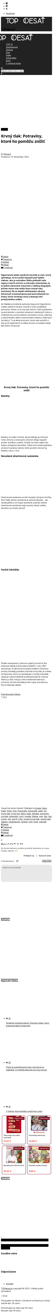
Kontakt (9, 1283)
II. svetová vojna (13, 63)
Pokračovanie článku (10, 694)
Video (8, 55)
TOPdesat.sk (7, 1288)
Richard (7, 154)
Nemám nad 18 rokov (11, 1310)
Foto (8, 52)
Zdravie (9, 49)
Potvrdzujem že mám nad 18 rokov (17, 1308)
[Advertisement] (26, 101)
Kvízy (8, 60)
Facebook (10, 13)
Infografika (11, 58)
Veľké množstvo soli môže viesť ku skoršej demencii (24, 1240)
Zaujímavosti (12, 47)
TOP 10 (9, 44)
